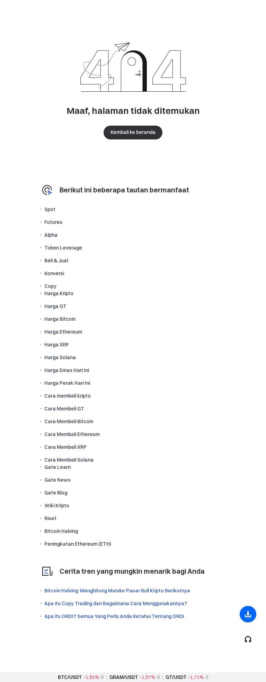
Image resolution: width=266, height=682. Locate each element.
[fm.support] (248, 639)
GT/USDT (176, 677)
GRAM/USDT (123, 677)
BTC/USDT (70, 677)
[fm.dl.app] (248, 614)
